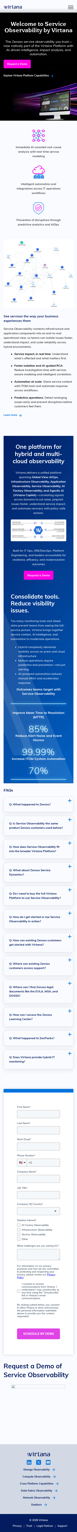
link (29, 1462)
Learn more (10, 415)
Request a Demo (17, 64)
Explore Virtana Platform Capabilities (26, 75)
